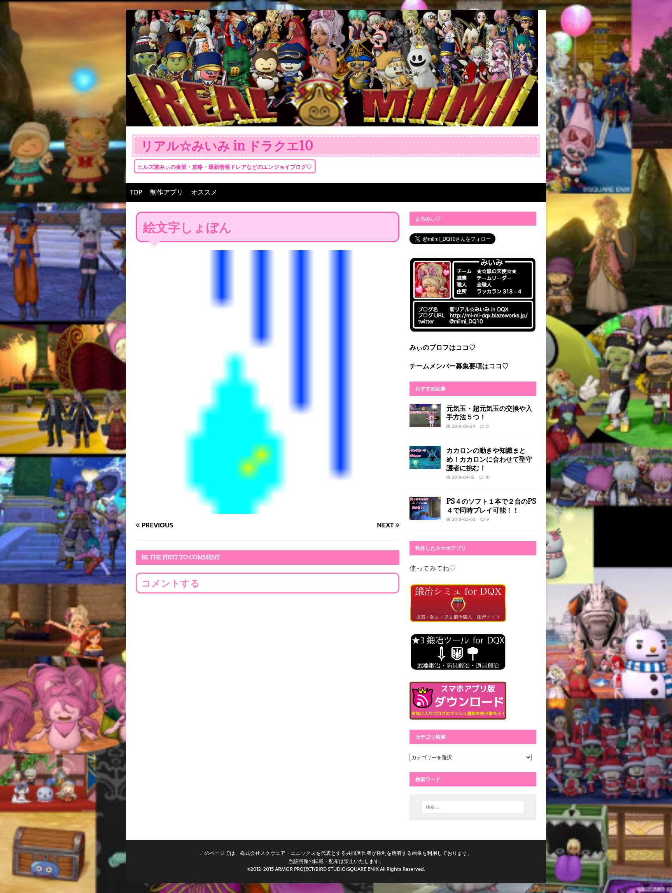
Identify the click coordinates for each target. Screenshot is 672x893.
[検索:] (473, 807)
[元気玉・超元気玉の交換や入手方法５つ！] (425, 421)
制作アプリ (166, 192)
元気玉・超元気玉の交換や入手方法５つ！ (489, 412)
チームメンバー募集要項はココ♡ (459, 366)
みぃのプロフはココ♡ (443, 347)
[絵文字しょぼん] (267, 508)
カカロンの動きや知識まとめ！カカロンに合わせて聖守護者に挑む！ (489, 458)
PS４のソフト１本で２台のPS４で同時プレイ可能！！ (491, 505)
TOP (136, 192)
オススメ (204, 192)
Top (653, 874)
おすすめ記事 (430, 388)
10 (487, 477)
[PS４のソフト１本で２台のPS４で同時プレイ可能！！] (425, 514)
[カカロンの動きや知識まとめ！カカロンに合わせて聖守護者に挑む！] (425, 463)
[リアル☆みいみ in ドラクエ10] (332, 120)
